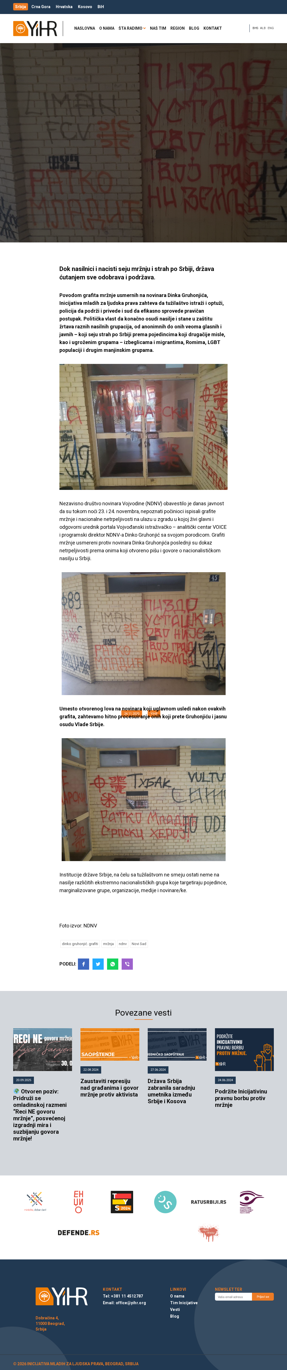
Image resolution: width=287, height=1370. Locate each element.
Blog (194, 28)
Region (177, 28)
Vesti (175, 1309)
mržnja (108, 944)
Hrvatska (64, 6)
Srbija (20, 6)
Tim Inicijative (184, 1303)
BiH (101, 6)
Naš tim (158, 28)
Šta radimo (130, 28)
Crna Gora (40, 6)
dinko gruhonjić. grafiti (80, 944)
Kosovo (85, 6)
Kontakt (212, 28)
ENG (271, 28)
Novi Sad (139, 944)
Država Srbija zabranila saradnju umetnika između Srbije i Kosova (171, 1091)
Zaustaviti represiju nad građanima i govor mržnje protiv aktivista (109, 1088)
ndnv (123, 944)
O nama (106, 28)
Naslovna (84, 28)
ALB (263, 28)
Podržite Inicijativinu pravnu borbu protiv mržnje (241, 1098)
